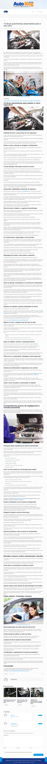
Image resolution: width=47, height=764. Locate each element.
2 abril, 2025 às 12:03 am (14, 716)
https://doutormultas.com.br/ (24, 130)
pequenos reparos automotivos (20, 498)
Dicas (16, 762)
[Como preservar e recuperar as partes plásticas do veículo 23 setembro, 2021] (46, 759)
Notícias (32, 762)
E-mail (18, 747)
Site (31, 747)
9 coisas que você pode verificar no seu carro (19, 670)
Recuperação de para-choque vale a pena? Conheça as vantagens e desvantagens (22, 100)
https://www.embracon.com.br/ (25, 96)
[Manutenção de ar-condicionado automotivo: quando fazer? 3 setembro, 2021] (1, 759)
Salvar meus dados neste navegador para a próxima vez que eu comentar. (18, 752)
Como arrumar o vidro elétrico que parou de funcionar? (22, 701)
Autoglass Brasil (12, 28)
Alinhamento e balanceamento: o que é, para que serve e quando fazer (36, 701)
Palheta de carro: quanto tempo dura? (20, 320)
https (20, 443)
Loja (13, 762)
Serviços (23, 762)
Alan (12, 715)
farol (11, 257)
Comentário (6, 735)
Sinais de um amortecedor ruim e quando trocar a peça (10, 701)
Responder (40, 715)
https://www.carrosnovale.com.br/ (24, 624)
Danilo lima (13, 723)
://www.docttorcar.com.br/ (25, 443)
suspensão (25, 191)
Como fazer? (28, 762)
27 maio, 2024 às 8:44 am (15, 724)
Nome (5, 747)
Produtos (19, 762)
